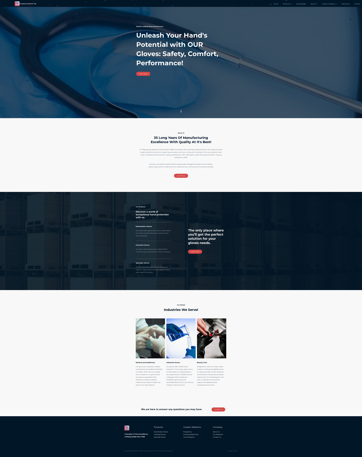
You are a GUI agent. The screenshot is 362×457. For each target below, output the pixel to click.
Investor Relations (328, 4)
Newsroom (346, 4)
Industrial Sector (173, 362)
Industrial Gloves (160, 434)
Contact (357, 4)
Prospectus (187, 432)
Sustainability (301, 4)
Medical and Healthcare (145, 362)
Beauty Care (202, 362)
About (313, 4)
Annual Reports (189, 437)
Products (286, 4)
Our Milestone (218, 434)
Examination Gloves (161, 432)
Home (276, 4)
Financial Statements (190, 434)
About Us (216, 432)
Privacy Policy (233, 451)
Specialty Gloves (159, 437)
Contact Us (217, 437)
